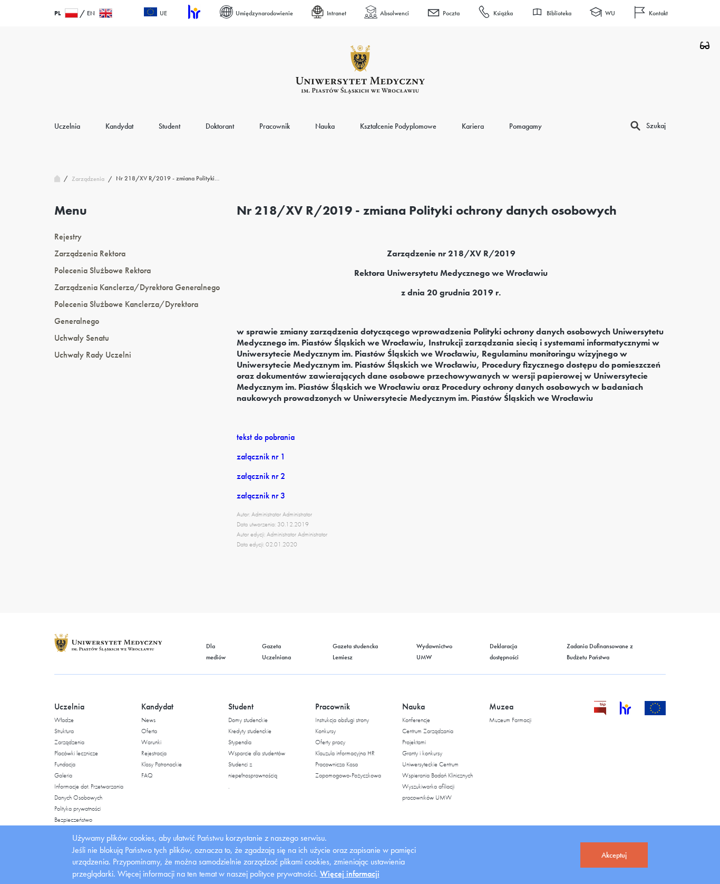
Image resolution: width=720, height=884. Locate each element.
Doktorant (220, 126)
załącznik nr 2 (261, 476)
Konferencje (416, 720)
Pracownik (274, 126)
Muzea (501, 706)
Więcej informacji (350, 873)
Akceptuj (614, 855)
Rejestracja (154, 753)
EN (91, 13)
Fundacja (64, 764)
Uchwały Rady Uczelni (92, 354)
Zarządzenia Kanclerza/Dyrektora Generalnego (137, 287)
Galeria (63, 775)
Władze (64, 720)
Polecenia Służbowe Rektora (102, 270)
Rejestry (68, 236)
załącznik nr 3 (261, 495)
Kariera (473, 126)
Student (169, 126)
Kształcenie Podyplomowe (398, 126)
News (148, 720)
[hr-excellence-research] (632, 712)
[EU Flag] (655, 712)
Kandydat (119, 126)
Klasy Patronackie (161, 764)
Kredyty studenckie (249, 731)
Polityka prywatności (77, 808)
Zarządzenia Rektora (89, 253)
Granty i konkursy (422, 753)
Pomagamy (525, 126)
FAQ (147, 775)
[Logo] (360, 69)
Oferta (149, 731)
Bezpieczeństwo (73, 819)
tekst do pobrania (266, 437)
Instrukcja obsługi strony (342, 720)
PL (57, 13)
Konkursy (325, 731)
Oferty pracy (330, 742)
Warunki (151, 742)
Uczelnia (67, 126)
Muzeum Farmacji (510, 720)
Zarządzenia (69, 742)
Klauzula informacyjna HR (345, 753)
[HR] (193, 13)
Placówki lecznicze (76, 753)
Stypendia (239, 742)
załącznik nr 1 (261, 456)
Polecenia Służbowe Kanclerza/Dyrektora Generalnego (126, 312)
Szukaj (656, 125)
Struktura (64, 731)
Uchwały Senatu (81, 337)
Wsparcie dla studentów (256, 753)
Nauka (325, 126)
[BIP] (600, 712)
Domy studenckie (248, 720)
